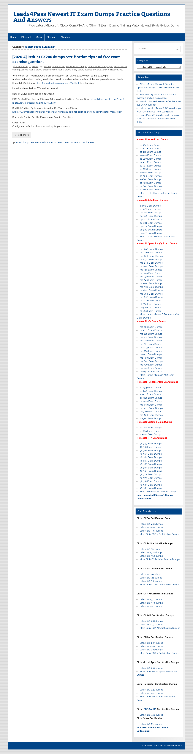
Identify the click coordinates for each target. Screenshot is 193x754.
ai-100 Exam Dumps (150, 205)
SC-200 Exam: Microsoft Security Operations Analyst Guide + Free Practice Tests (158, 88)
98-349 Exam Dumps (151, 443)
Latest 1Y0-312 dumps (151, 581)
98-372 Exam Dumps (150, 474)
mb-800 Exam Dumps (151, 297)
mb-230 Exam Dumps (151, 259)
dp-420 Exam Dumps (151, 233)
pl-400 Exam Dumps (150, 307)
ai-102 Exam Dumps (150, 209)
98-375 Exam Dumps (150, 478)
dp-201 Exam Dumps (150, 223)
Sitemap (51, 37)
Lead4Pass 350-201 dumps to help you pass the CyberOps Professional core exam (158, 118)
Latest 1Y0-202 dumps (151, 646)
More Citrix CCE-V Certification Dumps (159, 534)
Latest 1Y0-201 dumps (151, 649)
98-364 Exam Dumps (151, 457)
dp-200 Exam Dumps (151, 219)
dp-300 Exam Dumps (151, 229)
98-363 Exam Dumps (151, 453)
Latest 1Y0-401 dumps (151, 524)
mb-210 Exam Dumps (151, 252)
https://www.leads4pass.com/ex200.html (57, 83)
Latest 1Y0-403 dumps (151, 530)
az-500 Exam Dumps (150, 176)
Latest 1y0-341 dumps (151, 606)
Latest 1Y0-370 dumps (151, 603)
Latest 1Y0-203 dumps (151, 643)
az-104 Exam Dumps (150, 145)
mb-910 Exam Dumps (151, 404)
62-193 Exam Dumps (150, 387)
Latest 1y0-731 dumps (151, 724)
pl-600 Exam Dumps (150, 311)
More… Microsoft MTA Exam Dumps (158, 491)
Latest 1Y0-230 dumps (151, 689)
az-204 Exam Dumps (150, 155)
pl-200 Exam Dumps (150, 304)
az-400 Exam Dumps (150, 172)
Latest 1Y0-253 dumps (151, 621)
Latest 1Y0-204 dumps (151, 668)
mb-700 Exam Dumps (151, 293)
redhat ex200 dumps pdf (100, 66)
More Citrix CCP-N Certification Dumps (160, 559)
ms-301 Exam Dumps (151, 354)
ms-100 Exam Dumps (151, 334)
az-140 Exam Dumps (150, 152)
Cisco (39, 37)
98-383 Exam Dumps (151, 484)
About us (65, 37)
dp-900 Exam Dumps (151, 397)
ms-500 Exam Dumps (151, 357)
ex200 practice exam (84, 142)
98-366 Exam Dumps (151, 464)
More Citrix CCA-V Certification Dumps (159, 653)
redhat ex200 (58, 66)
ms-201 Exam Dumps (151, 344)
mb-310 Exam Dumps (151, 269)
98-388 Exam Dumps (151, 488)
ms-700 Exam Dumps (151, 364)
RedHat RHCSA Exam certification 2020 (103, 69)
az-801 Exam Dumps (150, 189)
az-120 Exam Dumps (150, 148)
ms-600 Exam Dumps (151, 361)
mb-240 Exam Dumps (151, 262)
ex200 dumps (23, 142)
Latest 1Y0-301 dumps (151, 574)
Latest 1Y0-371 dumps (151, 599)
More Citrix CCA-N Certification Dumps (160, 628)
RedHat (47, 66)
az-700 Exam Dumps (150, 183)
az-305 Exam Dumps (150, 169)
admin (35, 66)
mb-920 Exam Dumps (151, 408)
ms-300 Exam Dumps (151, 351)
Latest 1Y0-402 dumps (151, 527)
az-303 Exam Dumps (150, 162)
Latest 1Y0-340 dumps (151, 552)
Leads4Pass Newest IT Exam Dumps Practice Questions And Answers (91, 16)
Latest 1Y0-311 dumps (151, 577)
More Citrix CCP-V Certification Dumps (159, 584)
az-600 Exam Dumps (151, 179)
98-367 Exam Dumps (151, 467)
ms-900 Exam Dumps (151, 415)
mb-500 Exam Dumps (151, 287)
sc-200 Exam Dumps (150, 427)
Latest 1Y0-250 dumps (151, 624)
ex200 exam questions (62, 142)
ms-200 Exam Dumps (151, 340)
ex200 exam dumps (40, 142)
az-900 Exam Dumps (151, 391)
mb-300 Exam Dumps (151, 266)
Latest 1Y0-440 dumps (151, 715)
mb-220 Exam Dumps (151, 256)
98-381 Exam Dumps (150, 481)
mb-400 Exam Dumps (151, 283)
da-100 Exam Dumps (150, 212)
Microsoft (26, 37)
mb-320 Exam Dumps (151, 273)
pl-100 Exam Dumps (150, 300)
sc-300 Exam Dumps (150, 431)
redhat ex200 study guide (70, 69)
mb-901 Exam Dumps (151, 401)
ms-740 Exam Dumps (151, 371)
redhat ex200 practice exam (43, 69)
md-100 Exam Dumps (151, 327)
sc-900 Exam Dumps (151, 418)
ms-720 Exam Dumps (151, 368)
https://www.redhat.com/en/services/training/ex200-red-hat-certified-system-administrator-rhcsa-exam (67, 111)
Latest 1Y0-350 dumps (151, 556)
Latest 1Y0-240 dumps (151, 693)
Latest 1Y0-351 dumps (151, 549)
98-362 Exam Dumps (151, 450)
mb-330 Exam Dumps (151, 276)
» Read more (22, 135)
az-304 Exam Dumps (150, 165)
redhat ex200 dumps (76, 66)
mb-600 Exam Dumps (151, 290)
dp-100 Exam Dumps (151, 216)
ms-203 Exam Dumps (151, 347)
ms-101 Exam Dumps (151, 337)
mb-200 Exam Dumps (151, 249)
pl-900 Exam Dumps (150, 411)
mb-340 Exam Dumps (151, 280)
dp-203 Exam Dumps (151, 226)
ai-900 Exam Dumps (150, 394)
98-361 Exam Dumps (150, 447)
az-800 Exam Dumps (151, 186)
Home (13, 37)
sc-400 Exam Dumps (150, 434)
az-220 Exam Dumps (150, 158)
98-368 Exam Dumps (151, 471)
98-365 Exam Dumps (151, 460)
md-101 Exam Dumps (151, 330)
